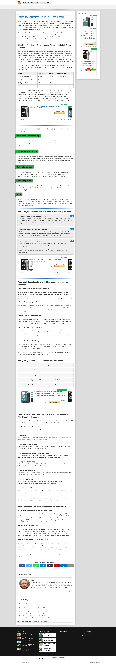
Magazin (70, 7)
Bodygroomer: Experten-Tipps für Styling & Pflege (28, 645)
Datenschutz (92, 662)
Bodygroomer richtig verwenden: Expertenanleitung (28, 634)
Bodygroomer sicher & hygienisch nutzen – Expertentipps (26, 649)
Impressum (97, 662)
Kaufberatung (29, 7)
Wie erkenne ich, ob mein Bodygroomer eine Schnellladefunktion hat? (37, 375)
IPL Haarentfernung (57, 658)
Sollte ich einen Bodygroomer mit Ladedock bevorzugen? (33, 612)
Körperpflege (41, 658)
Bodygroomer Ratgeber (37, 2)
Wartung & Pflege (41, 7)
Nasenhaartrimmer (73, 658)
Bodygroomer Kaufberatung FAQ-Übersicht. (40, 621)
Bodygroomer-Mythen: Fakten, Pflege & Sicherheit (27, 637)
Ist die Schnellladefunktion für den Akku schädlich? (32, 370)
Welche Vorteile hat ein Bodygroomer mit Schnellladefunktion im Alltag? (38, 385)
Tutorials (62, 7)
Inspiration (53, 7)
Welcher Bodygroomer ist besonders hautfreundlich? (32, 616)
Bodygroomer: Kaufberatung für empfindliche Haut (27, 641)
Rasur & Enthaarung (48, 658)
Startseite (20, 7)
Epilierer (63, 658)
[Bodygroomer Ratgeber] (18, 4)
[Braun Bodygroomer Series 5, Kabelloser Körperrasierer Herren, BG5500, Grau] (87, 60)
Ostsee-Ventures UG (26, 662)
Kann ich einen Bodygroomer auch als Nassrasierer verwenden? (34, 604)
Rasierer (67, 658)
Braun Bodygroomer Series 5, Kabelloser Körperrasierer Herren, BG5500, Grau (87, 63)
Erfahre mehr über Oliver (66, 592)
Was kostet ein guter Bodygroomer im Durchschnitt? (32, 608)
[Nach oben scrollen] (113, 663)
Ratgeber (79, 7)
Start (24, 14)
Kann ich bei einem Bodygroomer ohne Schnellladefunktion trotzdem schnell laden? (40, 380)
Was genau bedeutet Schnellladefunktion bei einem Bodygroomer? (36, 365)
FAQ (33, 14)
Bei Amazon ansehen (60, 113)
